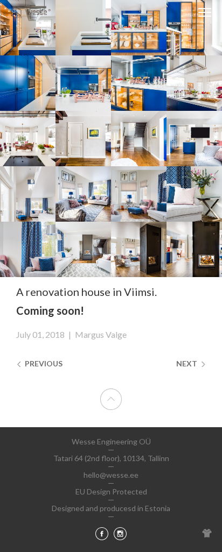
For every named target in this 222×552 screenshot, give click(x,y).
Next (187, 363)
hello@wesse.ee (111, 474)
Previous (43, 363)
